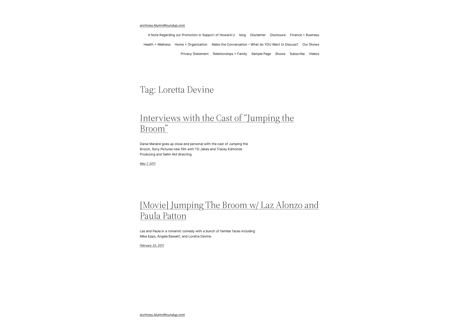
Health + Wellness (157, 44)
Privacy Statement (195, 54)
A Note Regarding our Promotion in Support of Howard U (191, 35)
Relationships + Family (230, 54)
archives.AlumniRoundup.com (162, 25)
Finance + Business (304, 35)
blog (242, 35)
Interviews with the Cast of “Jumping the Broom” (217, 123)
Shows (280, 54)
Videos (314, 54)
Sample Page (261, 54)
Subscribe (297, 54)
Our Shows (310, 44)
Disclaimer (258, 35)
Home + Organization (191, 44)
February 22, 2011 (152, 245)
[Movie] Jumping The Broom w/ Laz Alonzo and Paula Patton (229, 210)
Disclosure (278, 35)
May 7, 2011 (147, 163)
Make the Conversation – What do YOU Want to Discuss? (255, 44)
